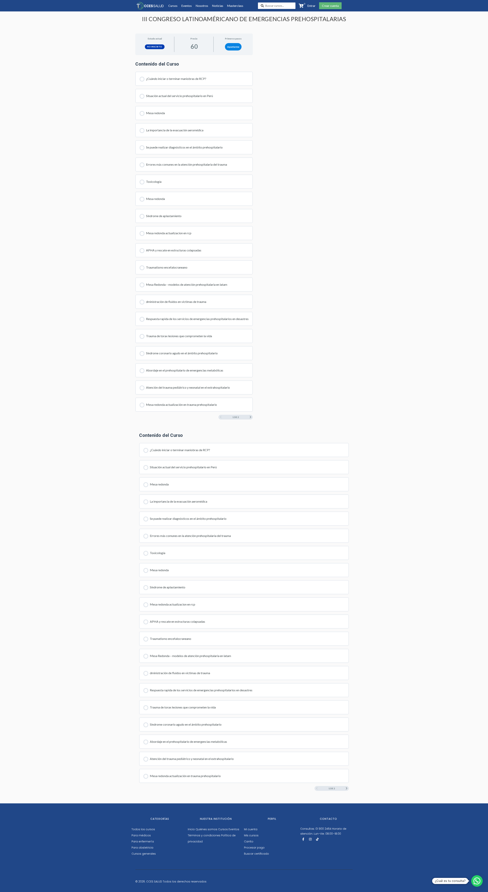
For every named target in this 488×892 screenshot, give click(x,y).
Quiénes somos (206, 829)
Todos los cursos (143, 829)
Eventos (234, 829)
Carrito (248, 841)
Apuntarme (233, 46)
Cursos (223, 829)
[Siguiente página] (250, 417)
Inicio (191, 829)
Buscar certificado (256, 854)
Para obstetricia (142, 847)
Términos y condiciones (204, 835)
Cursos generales (144, 854)
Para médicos (141, 835)
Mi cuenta (250, 829)
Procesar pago (254, 847)
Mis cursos (251, 835)
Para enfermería (143, 841)
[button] (310, 6)
